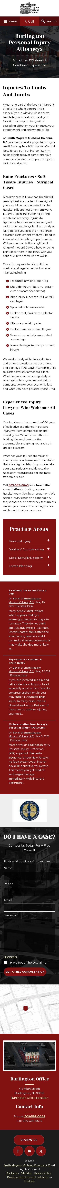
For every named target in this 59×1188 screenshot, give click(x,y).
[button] (10, 20)
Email (9, 899)
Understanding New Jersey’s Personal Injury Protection (28, 726)
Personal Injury (20, 541)
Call (31, 21)
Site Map (26, 1173)
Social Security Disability (26, 557)
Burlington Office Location (29, 1097)
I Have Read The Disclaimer (29, 962)
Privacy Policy (42, 1173)
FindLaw (29, 1181)
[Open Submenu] (48, 540)
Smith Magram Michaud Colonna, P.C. (27, 1165)
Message (10, 915)
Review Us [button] (29, 1140)
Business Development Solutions (27, 1177)
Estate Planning (20, 566)
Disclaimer (10, 957)
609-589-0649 (19, 485)
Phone (8, 883)
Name (8, 868)
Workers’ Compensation (26, 549)
